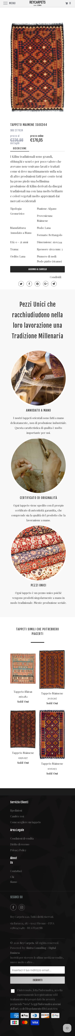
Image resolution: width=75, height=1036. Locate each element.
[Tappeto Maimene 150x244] (37, 67)
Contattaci (13, 871)
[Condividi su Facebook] (29, 284)
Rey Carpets (27, 943)
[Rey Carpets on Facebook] (14, 907)
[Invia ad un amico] (53, 284)
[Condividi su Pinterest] (37, 284)
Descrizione (19, 148)
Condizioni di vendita (22, 838)
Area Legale (17, 830)
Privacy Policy (18, 850)
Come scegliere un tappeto (25, 822)
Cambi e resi (17, 816)
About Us (13, 860)
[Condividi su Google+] (45, 284)
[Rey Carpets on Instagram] (22, 907)
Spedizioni (16, 810)
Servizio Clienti (19, 802)
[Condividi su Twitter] (20, 284)
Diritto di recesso (19, 844)
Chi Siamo (13, 879)
